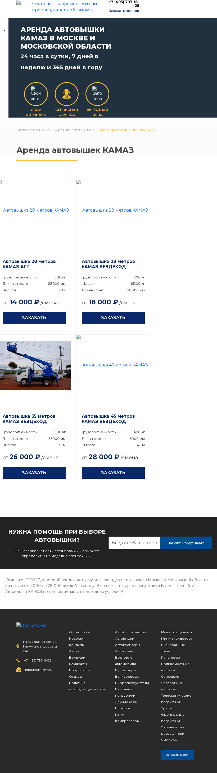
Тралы (166, 708)
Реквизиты (78, 664)
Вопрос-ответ (81, 670)
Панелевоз (170, 657)
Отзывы (75, 676)
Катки (119, 714)
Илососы (122, 708)
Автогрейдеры (127, 645)
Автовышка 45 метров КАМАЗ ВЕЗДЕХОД (108, 419)
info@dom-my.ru (38, 670)
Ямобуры (169, 740)
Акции (74, 651)
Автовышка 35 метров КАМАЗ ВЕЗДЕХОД (29, 419)
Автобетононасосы (131, 632)
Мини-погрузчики (176, 632)
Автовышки (124, 638)
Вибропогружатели (132, 683)
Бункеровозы (127, 676)
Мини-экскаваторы (177, 638)
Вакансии (77, 657)
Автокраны (124, 651)
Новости (76, 638)
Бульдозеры (125, 670)
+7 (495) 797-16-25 (124, 3)
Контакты (76, 645)
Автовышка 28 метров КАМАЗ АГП (29, 264)
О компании (79, 632)
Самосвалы (170, 676)
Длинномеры (126, 702)
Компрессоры (127, 721)
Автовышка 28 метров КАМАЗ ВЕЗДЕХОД (108, 264)
